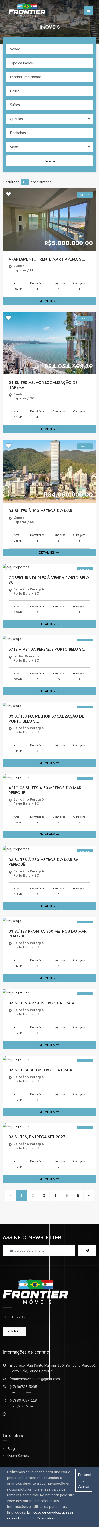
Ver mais (15, 1331)
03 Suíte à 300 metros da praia (40, 1070)
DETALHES (47, 301)
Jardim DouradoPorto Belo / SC (26, 658)
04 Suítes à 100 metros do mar (40, 510)
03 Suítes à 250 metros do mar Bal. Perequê (45, 862)
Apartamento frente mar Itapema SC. (47, 259)
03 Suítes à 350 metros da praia (41, 1003)
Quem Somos (18, 1455)
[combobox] (49, 49)
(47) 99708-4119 (23, 1400)
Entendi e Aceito (84, 1480)
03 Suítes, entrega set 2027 (37, 1137)
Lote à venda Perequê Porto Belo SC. (47, 649)
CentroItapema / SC (24, 268)
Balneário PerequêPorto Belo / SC (29, 591)
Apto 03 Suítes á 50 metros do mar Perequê (45, 790)
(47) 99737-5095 (23, 1386)
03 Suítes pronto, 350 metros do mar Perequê (48, 934)
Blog (11, 1448)
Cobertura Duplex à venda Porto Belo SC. (49, 580)
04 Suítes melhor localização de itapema (43, 385)
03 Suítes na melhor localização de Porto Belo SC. (46, 718)
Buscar (49, 161)
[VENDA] (49, 219)
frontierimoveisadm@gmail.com (35, 1379)
